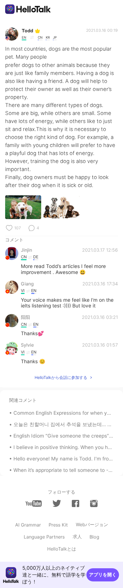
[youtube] (33, 503)
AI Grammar (28, 525)
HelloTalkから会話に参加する (61, 377)
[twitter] (57, 503)
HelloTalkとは (61, 549)
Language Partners (44, 537)
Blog (94, 537)
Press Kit (58, 525)
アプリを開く (102, 574)
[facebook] (75, 503)
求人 (77, 536)
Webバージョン (92, 524)
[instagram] (94, 503)
